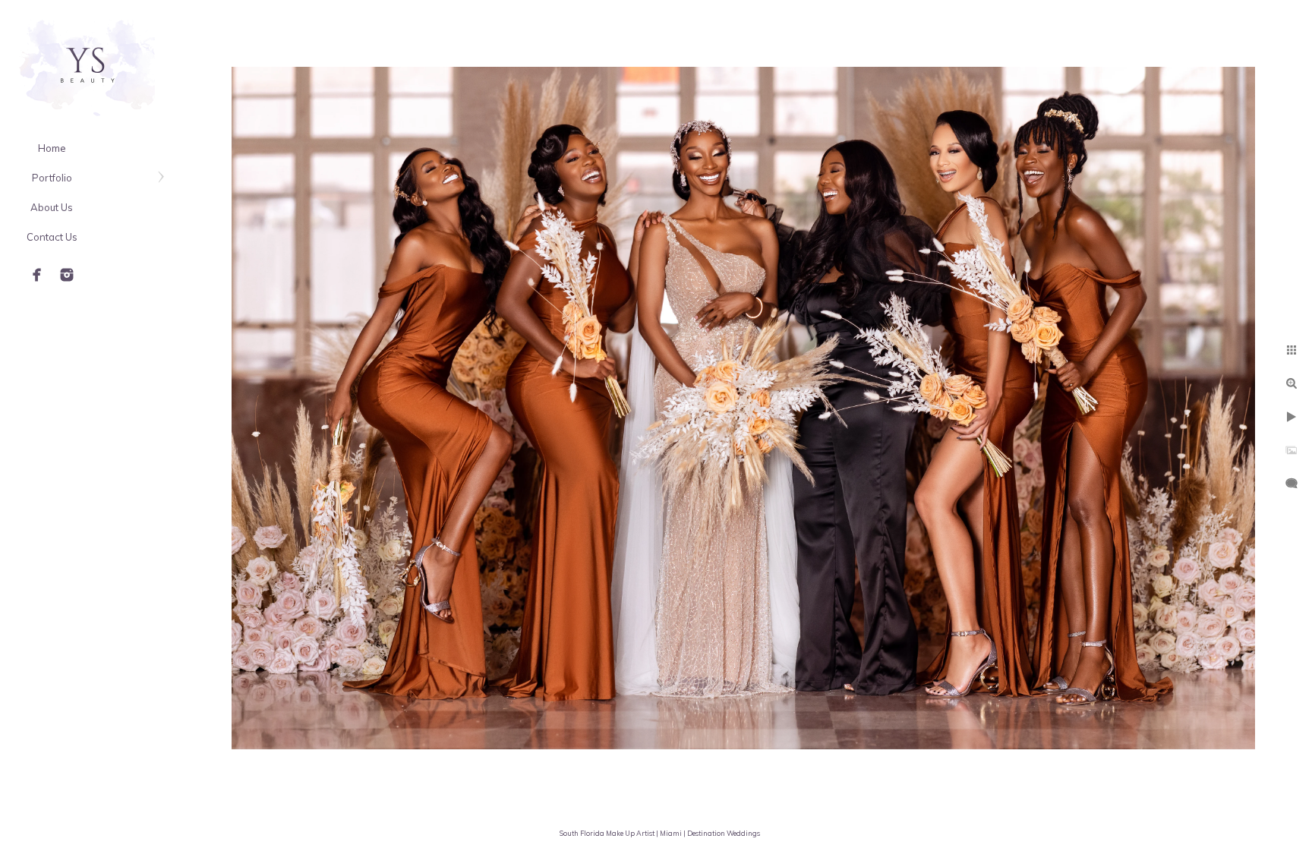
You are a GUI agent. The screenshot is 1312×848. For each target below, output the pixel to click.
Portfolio (52, 178)
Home (52, 148)
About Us (51, 207)
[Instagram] (67, 275)
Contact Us (52, 237)
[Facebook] (37, 275)
